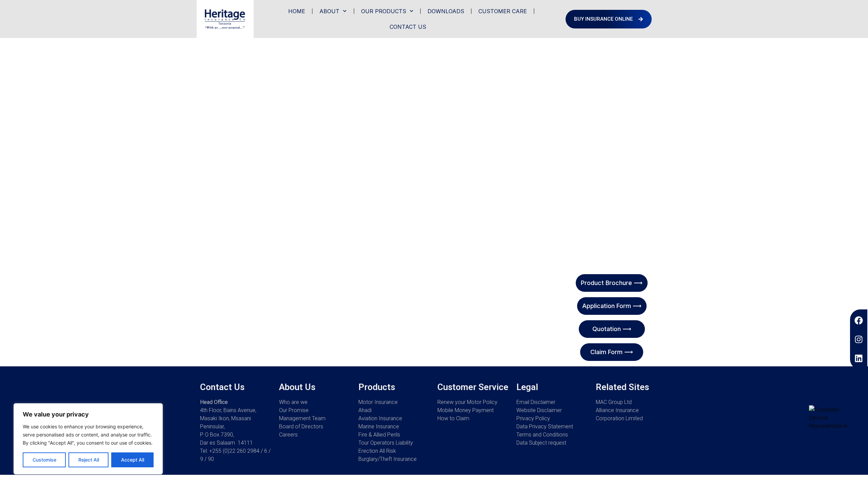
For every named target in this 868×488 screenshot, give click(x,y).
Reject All (88, 460)
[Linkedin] (858, 358)
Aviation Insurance (380, 418)
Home (296, 11)
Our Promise (294, 410)
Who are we (293, 402)
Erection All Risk (377, 451)
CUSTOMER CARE (502, 11)
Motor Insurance (378, 402)
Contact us (408, 26)
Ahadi (365, 410)
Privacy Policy (533, 418)
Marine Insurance (378, 426)
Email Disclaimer (535, 402)
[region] (88, 438)
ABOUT (329, 11)
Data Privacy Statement (544, 426)
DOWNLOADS (446, 11)
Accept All (132, 460)
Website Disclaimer (539, 410)
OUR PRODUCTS (383, 11)
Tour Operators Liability (385, 443)
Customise (44, 460)
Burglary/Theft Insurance (387, 459)
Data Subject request (541, 443)
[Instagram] (858, 339)
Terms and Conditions (542, 434)
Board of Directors (301, 426)
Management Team (302, 418)
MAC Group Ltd (614, 402)
